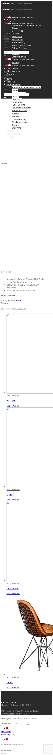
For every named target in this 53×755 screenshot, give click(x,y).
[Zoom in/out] (10, 750)
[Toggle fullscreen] (8, 750)
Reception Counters (21, 45)
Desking (15, 33)
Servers (15, 54)
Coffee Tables (19, 31)
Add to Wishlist (8, 295)
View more (6, 731)
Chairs (15, 28)
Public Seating (18, 42)
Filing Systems (13, 71)
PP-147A (11, 400)
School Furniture (19, 48)
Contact (11, 74)
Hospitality (17, 36)
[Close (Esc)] (2, 750)
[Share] (5, 750)
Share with (6, 303)
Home (9, 79)
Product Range (14, 84)
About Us (11, 81)
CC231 (10, 682)
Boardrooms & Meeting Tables (26, 87)
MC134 (10, 494)
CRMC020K (12, 588)
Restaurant (16, 300)
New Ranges (17, 39)
